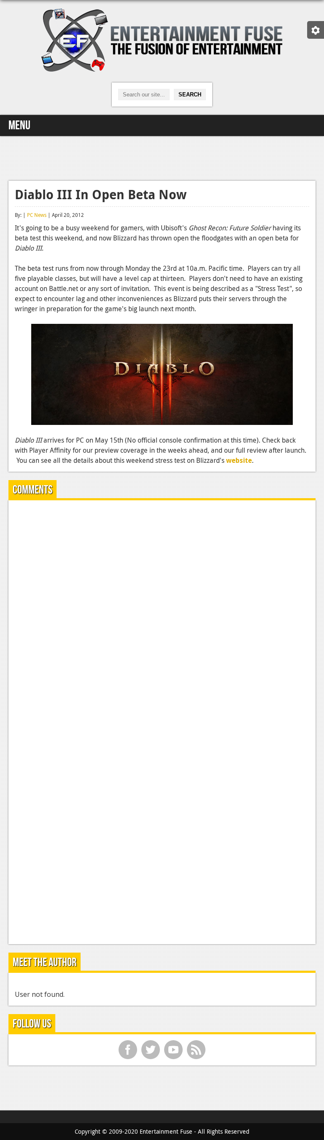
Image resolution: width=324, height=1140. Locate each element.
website (239, 460)
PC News (36, 214)
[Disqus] (162, 612)
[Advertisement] (162, 157)
